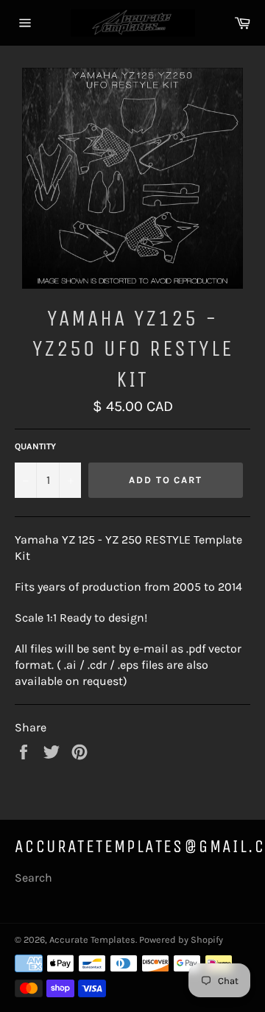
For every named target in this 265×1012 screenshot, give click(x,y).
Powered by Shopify (181, 939)
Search (33, 878)
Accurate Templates (92, 939)
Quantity (35, 446)
